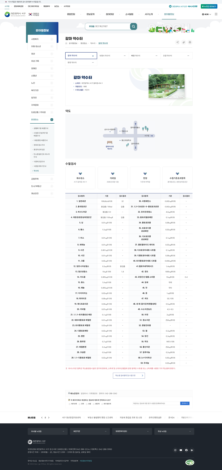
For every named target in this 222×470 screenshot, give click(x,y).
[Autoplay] (45, 417)
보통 (89, 404)
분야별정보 (73, 43)
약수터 (92, 43)
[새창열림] (189, 462)
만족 (82, 404)
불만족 (97, 404)
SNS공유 (178, 42)
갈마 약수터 (103, 43)
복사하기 (183, 42)
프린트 (190, 42)
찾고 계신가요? (98, 26)
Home (66, 43)
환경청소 (83, 43)
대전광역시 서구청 (15, 14)
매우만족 (74, 404)
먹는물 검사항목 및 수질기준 (125, 375)
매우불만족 (107, 404)
